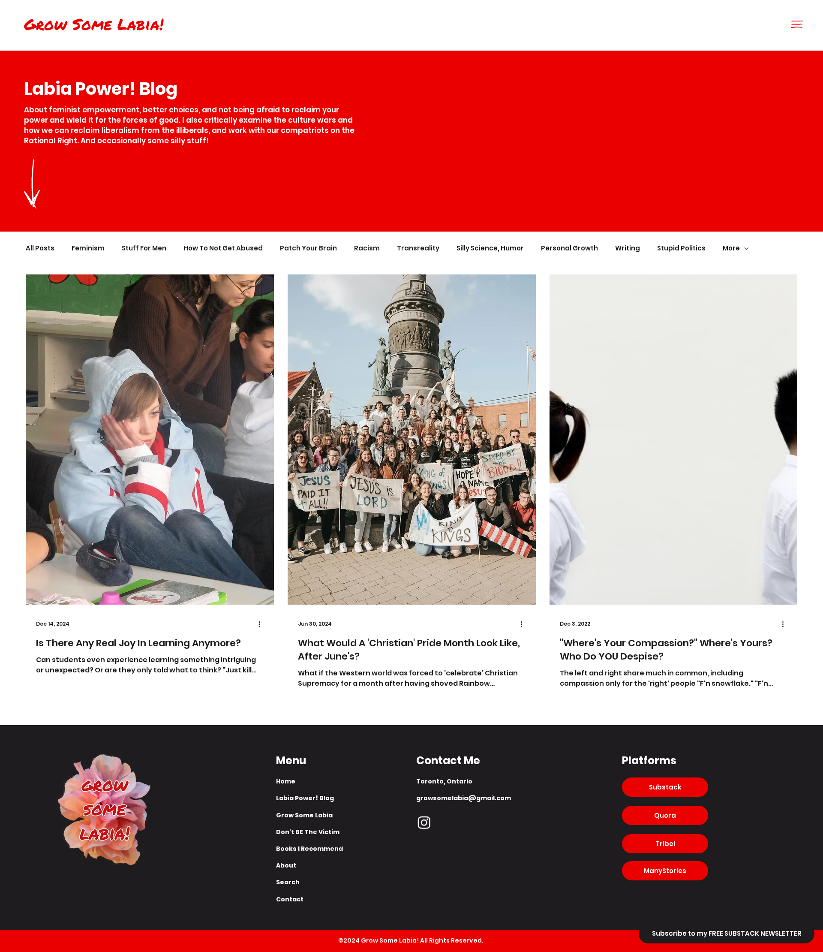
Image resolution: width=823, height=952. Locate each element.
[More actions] (262, 624)
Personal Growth (569, 248)
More (731, 248)
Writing (627, 248)
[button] (797, 24)
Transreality (418, 248)
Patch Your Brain (308, 248)
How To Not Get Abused (223, 248)
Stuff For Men (144, 248)
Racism (367, 248)
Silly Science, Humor (490, 248)
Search (288, 882)
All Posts (40, 248)
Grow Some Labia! (93, 24)
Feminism (88, 248)
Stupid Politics (681, 248)
